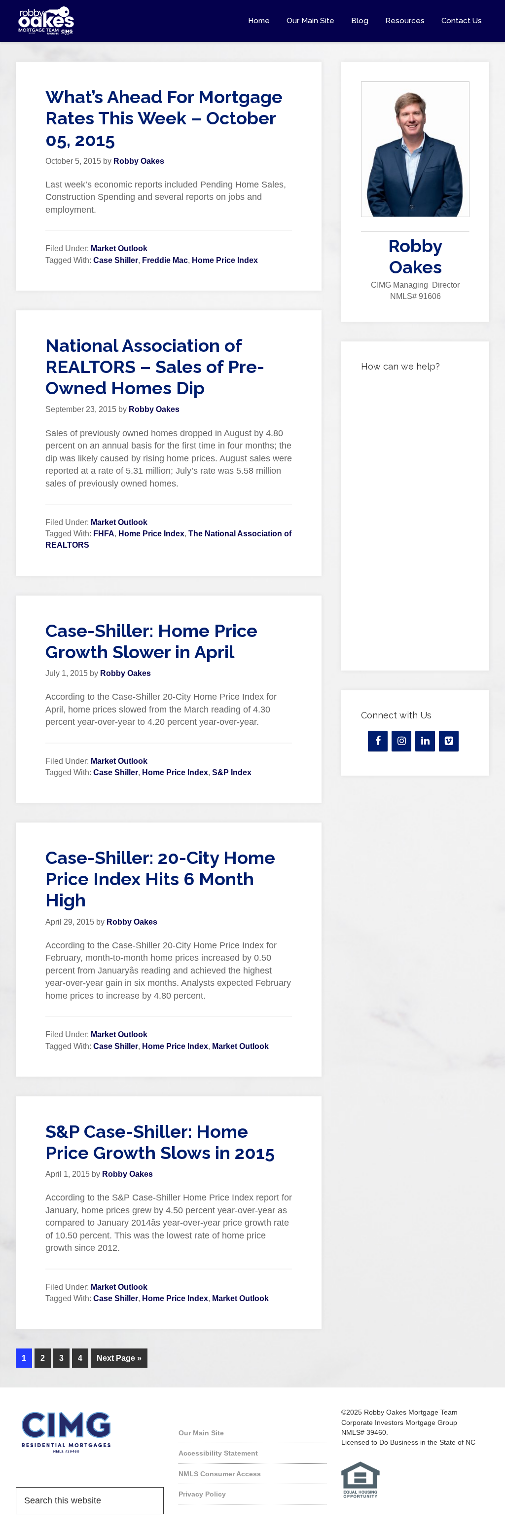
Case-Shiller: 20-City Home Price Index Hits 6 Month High (160, 878)
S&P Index (232, 772)
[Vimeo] (449, 741)
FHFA (103, 533)
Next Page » (119, 1358)
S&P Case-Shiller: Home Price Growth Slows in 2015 (160, 1142)
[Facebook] (378, 741)
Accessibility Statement (218, 1453)
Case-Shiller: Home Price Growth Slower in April (151, 641)
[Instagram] (401, 741)
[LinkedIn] (425, 741)
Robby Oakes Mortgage (90, 21)
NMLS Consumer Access (220, 1474)
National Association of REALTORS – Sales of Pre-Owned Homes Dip (154, 366)
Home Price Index (225, 260)
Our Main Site (201, 1433)
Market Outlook (119, 248)
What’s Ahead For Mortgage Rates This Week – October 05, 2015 (164, 118)
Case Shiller (115, 260)
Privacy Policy (202, 1494)
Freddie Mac (165, 260)
